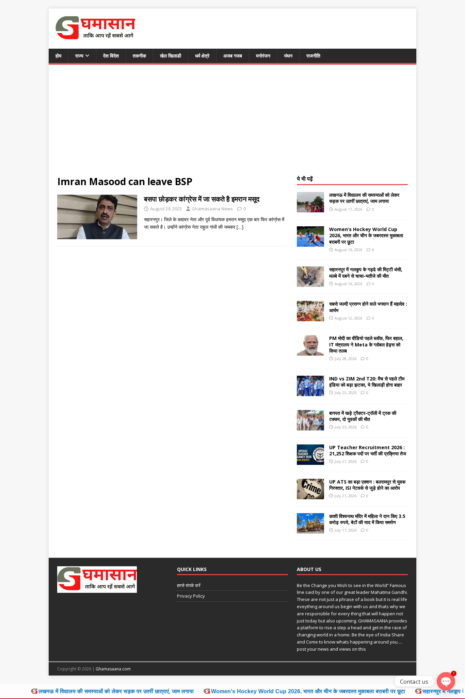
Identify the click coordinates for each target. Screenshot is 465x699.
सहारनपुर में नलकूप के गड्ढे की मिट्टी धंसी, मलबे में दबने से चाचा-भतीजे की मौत (365, 272)
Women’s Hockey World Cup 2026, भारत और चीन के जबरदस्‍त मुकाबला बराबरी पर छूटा (366, 235)
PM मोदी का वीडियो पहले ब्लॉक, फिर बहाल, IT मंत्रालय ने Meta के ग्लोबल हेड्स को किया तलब (366, 344)
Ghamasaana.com (113, 669)
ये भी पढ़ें (305, 178)
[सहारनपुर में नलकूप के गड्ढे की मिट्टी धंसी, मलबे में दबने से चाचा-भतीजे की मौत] (310, 283)
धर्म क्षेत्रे (202, 55)
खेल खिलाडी (170, 55)
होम (58, 55)
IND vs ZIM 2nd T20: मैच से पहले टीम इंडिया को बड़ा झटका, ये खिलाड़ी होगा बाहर (366, 381)
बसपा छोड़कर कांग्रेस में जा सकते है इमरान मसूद (201, 199)
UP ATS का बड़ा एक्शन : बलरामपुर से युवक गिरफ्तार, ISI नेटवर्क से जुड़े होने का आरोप (367, 484)
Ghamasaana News (212, 209)
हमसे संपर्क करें (189, 585)
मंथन (288, 55)
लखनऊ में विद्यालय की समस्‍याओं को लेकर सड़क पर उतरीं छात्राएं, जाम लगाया (364, 198)
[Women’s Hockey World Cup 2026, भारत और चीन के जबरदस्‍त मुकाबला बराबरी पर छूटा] (310, 243)
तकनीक (139, 55)
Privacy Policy (191, 596)
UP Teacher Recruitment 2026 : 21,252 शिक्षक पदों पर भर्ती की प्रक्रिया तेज (367, 450)
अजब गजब (232, 55)
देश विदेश (111, 55)
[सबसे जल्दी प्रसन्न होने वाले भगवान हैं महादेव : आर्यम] (310, 317)
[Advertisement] (232, 124)
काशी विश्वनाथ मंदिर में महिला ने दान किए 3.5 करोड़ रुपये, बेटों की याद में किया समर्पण (367, 519)
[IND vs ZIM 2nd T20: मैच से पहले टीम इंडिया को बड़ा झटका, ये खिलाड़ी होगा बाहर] (310, 392)
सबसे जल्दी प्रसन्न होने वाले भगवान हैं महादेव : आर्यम (368, 306)
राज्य (79, 55)
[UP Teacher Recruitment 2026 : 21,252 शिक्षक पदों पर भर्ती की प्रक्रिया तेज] (310, 460)
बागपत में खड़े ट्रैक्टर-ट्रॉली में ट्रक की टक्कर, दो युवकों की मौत (362, 416)
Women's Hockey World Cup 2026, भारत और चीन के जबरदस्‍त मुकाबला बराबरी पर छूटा (274, 691)
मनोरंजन (263, 55)
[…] (240, 227)
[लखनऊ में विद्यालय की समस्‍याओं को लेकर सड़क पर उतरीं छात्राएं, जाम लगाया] (310, 208)
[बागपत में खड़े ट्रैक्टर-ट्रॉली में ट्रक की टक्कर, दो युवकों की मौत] (310, 426)
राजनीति (313, 55)
